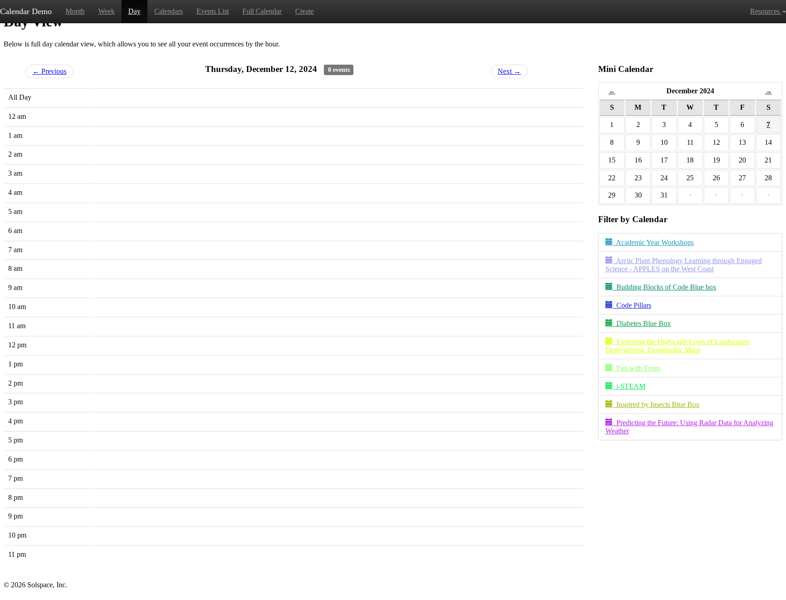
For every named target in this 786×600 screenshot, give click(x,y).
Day (134, 11)
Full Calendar (262, 11)
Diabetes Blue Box (642, 323)
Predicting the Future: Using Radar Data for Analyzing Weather (689, 427)
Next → (509, 71)
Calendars (168, 11)
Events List (212, 11)
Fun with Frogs (636, 368)
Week (106, 11)
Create (304, 11)
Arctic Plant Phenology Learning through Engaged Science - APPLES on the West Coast (683, 265)
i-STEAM (629, 386)
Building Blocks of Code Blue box (664, 287)
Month (75, 11)
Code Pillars (632, 305)
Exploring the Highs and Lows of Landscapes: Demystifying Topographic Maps (677, 346)
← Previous (49, 71)
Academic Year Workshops (653, 242)
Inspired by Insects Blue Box (656, 404)
